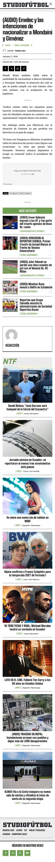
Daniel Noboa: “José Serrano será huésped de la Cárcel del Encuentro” (27, 407)
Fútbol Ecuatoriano (29, 255)
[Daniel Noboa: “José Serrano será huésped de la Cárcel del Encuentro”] (27, 386)
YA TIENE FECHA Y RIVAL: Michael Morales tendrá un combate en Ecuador (27, 627)
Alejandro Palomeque (31, 525)
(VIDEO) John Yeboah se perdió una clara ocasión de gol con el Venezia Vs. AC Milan (36, 266)
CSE (21, 193)
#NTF (19, 413)
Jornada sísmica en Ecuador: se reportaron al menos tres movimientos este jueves (27, 463)
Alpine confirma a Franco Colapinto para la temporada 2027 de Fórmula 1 (27, 573)
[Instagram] (13, 853)
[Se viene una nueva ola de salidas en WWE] (27, 498)
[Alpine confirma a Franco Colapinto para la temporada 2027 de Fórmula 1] (27, 552)
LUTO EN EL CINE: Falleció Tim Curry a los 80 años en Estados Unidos (27, 681)
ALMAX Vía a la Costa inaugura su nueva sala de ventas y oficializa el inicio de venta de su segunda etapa (28, 795)
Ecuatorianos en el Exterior (32, 231)
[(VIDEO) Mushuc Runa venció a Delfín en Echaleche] (10, 287)
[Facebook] (5, 68)
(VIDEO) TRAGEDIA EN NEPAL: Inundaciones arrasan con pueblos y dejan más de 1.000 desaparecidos (27, 737)
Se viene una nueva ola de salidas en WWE (28, 519)
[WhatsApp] (17, 68)
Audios (7, 45)
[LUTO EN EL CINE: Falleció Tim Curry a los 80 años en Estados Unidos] (27, 660)
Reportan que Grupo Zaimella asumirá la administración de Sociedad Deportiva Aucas (36, 305)
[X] (11, 68)
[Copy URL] (23, 68)
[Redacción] (5, 50)
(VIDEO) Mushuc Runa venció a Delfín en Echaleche (36, 285)
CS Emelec (14, 193)
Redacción (20, 51)
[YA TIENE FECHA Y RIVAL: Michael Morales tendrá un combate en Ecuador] (27, 606)
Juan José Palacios (31, 579)
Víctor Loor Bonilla (31, 471)
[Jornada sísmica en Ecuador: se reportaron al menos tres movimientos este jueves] (27, 440)
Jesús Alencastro (31, 414)
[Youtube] (27, 853)
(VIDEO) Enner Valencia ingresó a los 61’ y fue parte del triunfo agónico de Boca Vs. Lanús (36, 222)
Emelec (28, 193)
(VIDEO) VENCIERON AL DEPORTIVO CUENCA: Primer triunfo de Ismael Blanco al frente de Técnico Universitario (35, 244)
